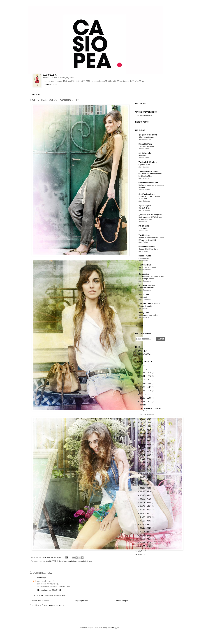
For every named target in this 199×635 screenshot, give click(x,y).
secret (40, 578)
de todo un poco (147, 414)
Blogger (115, 627)
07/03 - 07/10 (145, 470)
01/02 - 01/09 (145, 546)
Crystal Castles (144, 164)
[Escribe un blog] (76, 557)
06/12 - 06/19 (145, 481)
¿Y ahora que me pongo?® (150, 215)
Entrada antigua (121, 601)
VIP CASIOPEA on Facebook (144, 115)
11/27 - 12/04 (145, 383)
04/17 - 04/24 (145, 510)
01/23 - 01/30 (145, 543)
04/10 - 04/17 (145, 513)
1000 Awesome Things (149, 171)
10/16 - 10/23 (145, 402)
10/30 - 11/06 (145, 398)
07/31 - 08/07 (145, 455)
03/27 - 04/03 (145, 521)
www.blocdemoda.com (148, 183)
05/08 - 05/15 (145, 499)
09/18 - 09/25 (145, 430)
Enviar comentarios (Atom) (53, 605)
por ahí (143, 405)
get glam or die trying (148, 135)
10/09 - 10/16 (145, 419)
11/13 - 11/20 (145, 391)
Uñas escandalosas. (146, 137)
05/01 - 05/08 (145, 503)
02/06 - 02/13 (145, 539)
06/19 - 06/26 (145, 477)
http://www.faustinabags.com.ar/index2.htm (75, 561)
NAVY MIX (142, 155)
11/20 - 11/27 (145, 387)
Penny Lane (144, 313)
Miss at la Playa (145, 144)
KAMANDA (142, 351)
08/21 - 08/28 (145, 444)
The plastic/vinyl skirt (146, 146)
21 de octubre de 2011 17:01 (49, 590)
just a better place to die (147, 267)
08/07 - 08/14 (145, 452)
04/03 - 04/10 (145, 517)
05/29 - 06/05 (145, 488)
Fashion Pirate (145, 265)
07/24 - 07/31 (145, 459)
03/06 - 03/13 (145, 532)
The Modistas (144, 235)
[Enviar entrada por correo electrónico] (67, 557)
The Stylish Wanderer (148, 162)
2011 (140, 369)
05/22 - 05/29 (145, 492)
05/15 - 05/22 (145, 495)
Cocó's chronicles (147, 194)
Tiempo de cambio (145, 306)
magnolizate (143, 297)
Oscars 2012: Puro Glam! (148, 249)
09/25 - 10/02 (145, 426)
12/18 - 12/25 (145, 373)
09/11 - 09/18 (145, 433)
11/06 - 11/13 (145, 394)
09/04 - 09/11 (145, 437)
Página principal (81, 601)
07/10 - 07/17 (145, 466)
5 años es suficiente (146, 288)
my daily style (145, 153)
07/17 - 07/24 (145, 462)
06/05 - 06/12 (145, 484)
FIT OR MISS (144, 226)
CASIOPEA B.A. (50, 75)
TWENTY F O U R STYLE (149, 304)
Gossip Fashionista (147, 247)
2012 (140, 366)
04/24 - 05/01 (145, 506)
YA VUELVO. (143, 228)
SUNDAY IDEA (144, 208)
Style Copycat (145, 206)
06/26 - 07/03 (145, 473)
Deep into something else (148, 315)
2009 (140, 554)
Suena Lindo (144, 294)
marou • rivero (145, 256)
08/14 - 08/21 (145, 448)
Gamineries (144, 274)
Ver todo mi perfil (50, 85)
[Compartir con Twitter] (79, 557)
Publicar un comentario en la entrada (49, 595)
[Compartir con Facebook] (82, 557)
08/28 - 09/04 (145, 441)
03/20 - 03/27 (145, 524)
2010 (140, 551)
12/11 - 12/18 (145, 376)
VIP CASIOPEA (144, 354)
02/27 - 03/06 (145, 535)
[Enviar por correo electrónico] (73, 557)
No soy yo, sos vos (147, 285)
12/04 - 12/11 (145, 380)
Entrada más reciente (40, 601)
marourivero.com (145, 258)
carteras (42, 561)
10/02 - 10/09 (145, 422)
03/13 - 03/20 (145, 528)
